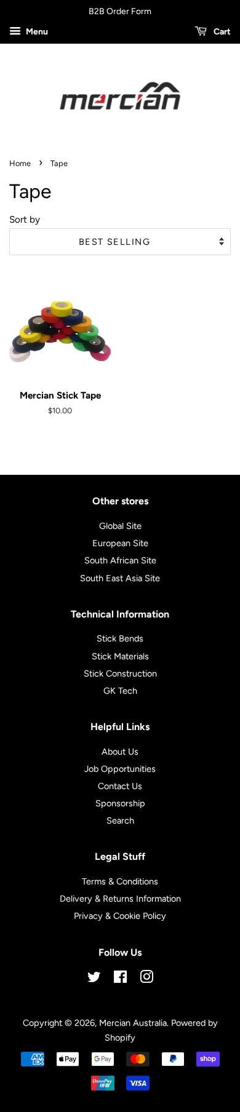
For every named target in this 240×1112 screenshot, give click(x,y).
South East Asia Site (120, 578)
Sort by (24, 219)
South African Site (120, 560)
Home (20, 163)
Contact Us (120, 786)
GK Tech (120, 690)
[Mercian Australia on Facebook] (120, 979)
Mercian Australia (133, 1022)
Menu (36, 31)
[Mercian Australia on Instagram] (146, 979)
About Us (120, 751)
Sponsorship (120, 803)
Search (120, 820)
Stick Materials (120, 656)
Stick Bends (120, 638)
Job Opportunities (120, 768)
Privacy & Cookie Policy (120, 915)
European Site (120, 543)
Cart (221, 31)
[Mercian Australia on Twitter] (94, 979)
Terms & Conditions (120, 881)
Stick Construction (120, 673)
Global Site (120, 525)
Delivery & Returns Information (120, 898)
